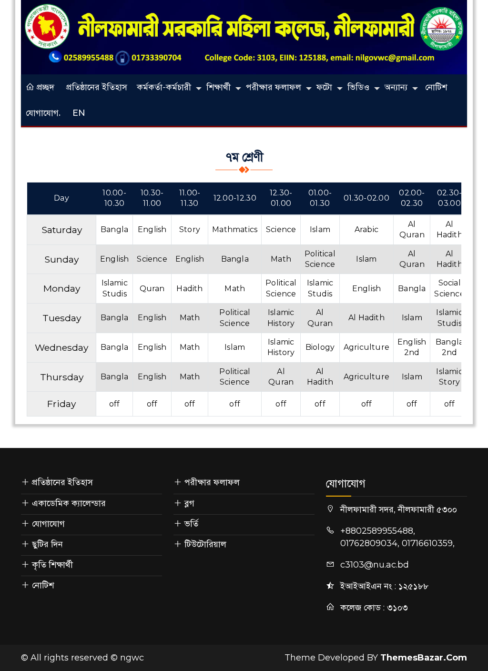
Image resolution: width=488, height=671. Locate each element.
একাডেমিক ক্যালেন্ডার (69, 503)
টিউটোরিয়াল (205, 544)
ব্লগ (189, 503)
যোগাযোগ (48, 523)
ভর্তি (191, 523)
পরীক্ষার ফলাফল (273, 87)
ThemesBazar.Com (423, 657)
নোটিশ (436, 87)
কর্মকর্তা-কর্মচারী (164, 87)
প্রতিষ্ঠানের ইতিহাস (96, 87)
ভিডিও (358, 87)
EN (78, 113)
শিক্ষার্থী (218, 87)
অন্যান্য (396, 87)
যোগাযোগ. (43, 113)
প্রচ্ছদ (44, 87)
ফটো (324, 87)
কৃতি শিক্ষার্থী (52, 564)
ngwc (132, 657)
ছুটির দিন (47, 544)
